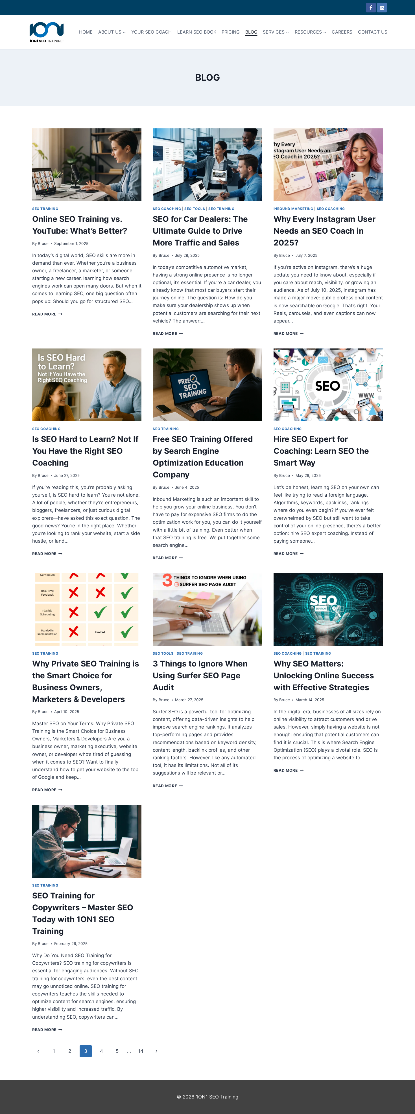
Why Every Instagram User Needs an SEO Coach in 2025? (324, 230)
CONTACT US (372, 32)
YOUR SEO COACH (151, 32)
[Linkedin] (382, 7)
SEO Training (45, 209)
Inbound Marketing (293, 209)
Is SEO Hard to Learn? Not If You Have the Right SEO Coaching (85, 451)
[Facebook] (371, 7)
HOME (86, 32)
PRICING (231, 32)
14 (140, 1051)
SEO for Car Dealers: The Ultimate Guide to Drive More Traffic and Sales (200, 230)
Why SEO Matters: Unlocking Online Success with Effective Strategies (324, 675)
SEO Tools (194, 209)
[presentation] (86, 164)
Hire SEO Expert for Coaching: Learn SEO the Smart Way (321, 451)
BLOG (251, 32)
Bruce (43, 243)
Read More (47, 314)
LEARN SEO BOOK (196, 32)
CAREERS (342, 32)
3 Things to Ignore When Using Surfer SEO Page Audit (200, 675)
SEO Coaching (167, 209)
